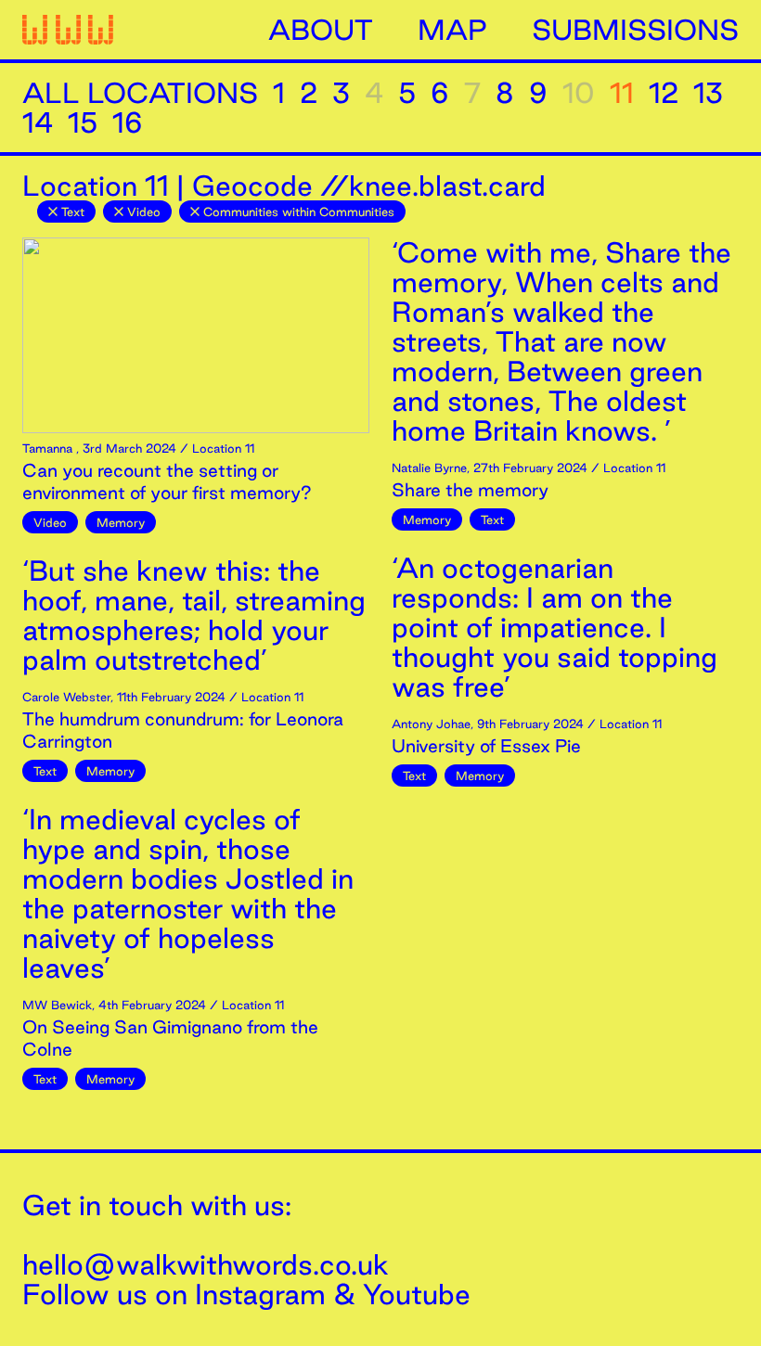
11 (622, 93)
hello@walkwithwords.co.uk (205, 1264)
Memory (121, 522)
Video (144, 211)
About (320, 30)
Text (72, 211)
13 (708, 93)
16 (127, 122)
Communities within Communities (298, 211)
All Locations (140, 93)
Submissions (635, 30)
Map (452, 30)
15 (82, 122)
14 (37, 122)
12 (663, 93)
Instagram (260, 1294)
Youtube (417, 1294)
